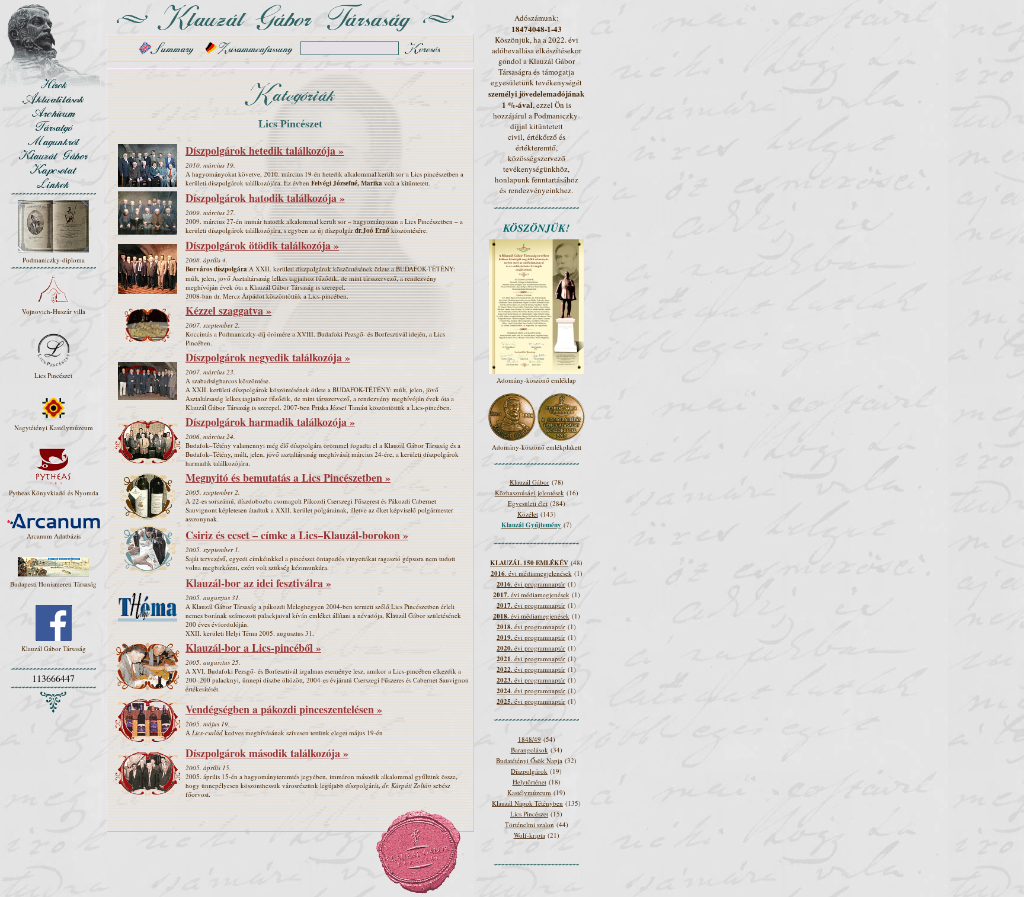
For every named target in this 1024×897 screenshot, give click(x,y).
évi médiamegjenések (531, 594)
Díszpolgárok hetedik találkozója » (264, 150)
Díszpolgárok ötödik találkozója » (262, 245)
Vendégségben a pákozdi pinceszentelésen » (283, 709)
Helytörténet (529, 781)
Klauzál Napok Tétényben (527, 803)
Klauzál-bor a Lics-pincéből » (253, 647)
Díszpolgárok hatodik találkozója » (265, 198)
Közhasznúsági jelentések (529, 492)
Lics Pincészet (529, 813)
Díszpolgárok (529, 771)
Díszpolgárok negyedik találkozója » (267, 357)
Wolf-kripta (529, 835)
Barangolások (529, 749)
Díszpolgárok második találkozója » (266, 753)
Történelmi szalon (529, 824)
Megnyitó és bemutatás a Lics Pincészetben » (288, 477)
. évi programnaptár (531, 583)
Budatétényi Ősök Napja (529, 760)
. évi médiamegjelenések (531, 573)
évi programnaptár (531, 605)
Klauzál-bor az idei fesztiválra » (258, 583)
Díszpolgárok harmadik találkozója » (270, 422)
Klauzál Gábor (529, 482)
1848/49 (529, 739)
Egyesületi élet (528, 503)
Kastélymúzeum (529, 792)
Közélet (527, 514)
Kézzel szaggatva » (228, 310)
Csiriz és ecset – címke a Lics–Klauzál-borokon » (296, 535)
